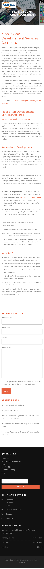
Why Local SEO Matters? (11, 410)
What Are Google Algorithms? (13, 405)
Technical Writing (8, 470)
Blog (3, 472)
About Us (5, 458)
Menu (40, 5)
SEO (3, 464)
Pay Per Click (6, 467)
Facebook (9, 518)
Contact (9, 514)
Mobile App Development (11, 461)
